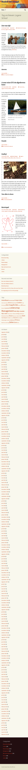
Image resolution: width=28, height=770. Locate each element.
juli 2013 (3, 695)
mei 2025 (3, 367)
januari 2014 (4, 681)
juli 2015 (3, 639)
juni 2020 (3, 503)
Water (9, 88)
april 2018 (3, 563)
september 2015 (5, 635)
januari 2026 (4, 348)
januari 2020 (4, 514)
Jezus (2, 211)
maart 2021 (3, 482)
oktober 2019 (4, 521)
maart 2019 (3, 538)
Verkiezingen (4, 320)
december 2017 (5, 572)
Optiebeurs (21, 313)
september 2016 (5, 607)
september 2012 (5, 718)
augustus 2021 (4, 471)
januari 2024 (4, 404)
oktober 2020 (4, 494)
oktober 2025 (4, 355)
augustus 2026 (4, 332)
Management (4, 264)
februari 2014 (4, 679)
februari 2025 (4, 373)
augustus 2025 (4, 360)
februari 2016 (4, 623)
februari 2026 (4, 346)
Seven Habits (19, 315)
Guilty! (4, 154)
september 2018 (5, 551)
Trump (12, 317)
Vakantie (15, 317)
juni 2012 (3, 725)
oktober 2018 (4, 549)
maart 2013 (3, 704)
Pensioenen (3, 315)
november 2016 (4, 602)
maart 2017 (3, 593)
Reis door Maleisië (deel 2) (7, 281)
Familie (19, 305)
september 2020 (5, 496)
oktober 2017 (4, 577)
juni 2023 (3, 420)
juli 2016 (3, 612)
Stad (2, 317)
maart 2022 (3, 454)
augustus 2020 (4, 498)
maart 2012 (3, 732)
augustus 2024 (4, 387)
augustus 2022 (4, 443)
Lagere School (8, 29)
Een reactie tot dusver (8, 146)
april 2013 (3, 702)
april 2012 (3, 729)
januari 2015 (4, 653)
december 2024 (5, 378)
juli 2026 (3, 334)
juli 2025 (3, 362)
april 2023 (3, 424)
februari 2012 (4, 734)
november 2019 (4, 519)
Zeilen (13, 28)
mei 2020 (3, 505)
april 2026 (3, 341)
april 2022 (3, 452)
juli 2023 (3, 417)
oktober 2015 (4, 632)
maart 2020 (3, 510)
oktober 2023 (4, 410)
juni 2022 (3, 447)
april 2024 (3, 397)
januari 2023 (4, 431)
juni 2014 (3, 669)
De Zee (3, 29)
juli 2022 (3, 445)
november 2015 (4, 630)
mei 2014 (3, 672)
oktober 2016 (4, 605)
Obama (14, 313)
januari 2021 (4, 487)
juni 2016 (3, 614)
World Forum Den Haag (5, 322)
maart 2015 (3, 649)
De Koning (3, 305)
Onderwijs (20, 211)
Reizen (3, 269)
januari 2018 (4, 570)
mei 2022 (3, 450)
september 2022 (5, 441)
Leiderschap (15, 308)
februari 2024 (4, 401)
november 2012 (4, 713)
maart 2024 (3, 399)
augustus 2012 (4, 720)
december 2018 (5, 545)
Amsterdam (11, 300)
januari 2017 (4, 598)
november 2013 (4, 686)
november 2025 (4, 353)
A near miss (21, 87)
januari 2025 (4, 376)
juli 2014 (3, 667)
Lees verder (5, 73)
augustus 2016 (4, 609)
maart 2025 (3, 371)
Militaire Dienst (10, 313)
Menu (2, 10)
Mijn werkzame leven (6, 267)
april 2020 (3, 508)
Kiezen (2, 308)
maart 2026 (3, 343)
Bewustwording (5, 257)
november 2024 (4, 380)
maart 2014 (3, 676)
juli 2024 (3, 390)
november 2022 (4, 436)
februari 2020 (4, 512)
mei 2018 (3, 561)
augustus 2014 (4, 665)
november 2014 (4, 658)
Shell (23, 316)
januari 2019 (4, 542)
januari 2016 (4, 625)
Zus (20, 158)
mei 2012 (3, 727)
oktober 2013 (4, 688)
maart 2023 (3, 427)
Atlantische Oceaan (21, 28)
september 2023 (5, 413)
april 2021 (3, 480)
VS (16, 320)
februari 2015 (4, 651)
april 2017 (3, 591)
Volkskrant (12, 320)
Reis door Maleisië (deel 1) (7, 283)
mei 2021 (3, 478)
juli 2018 (3, 556)
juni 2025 (3, 364)
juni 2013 (3, 697)
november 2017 (4, 575)
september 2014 (5, 662)
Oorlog (17, 313)
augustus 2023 (4, 415)
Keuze (24, 305)
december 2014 (5, 656)
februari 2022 (4, 457)
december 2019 (5, 517)
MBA (15, 311)
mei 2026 (3, 339)
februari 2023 (4, 429)
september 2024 (5, 385)
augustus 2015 (4, 637)
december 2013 (5, 683)
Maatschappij (14, 156)
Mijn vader (13, 158)
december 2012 (5, 711)
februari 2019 (4, 540)
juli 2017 (3, 584)
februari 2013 (4, 706)
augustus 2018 (4, 554)
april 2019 (3, 535)
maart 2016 (3, 621)
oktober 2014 (4, 660)
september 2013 (5, 690)
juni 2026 (3, 336)
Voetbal (8, 320)
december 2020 (5, 489)
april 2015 (3, 646)
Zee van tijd (5, 26)
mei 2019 (3, 533)
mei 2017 (3, 588)
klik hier (14, 49)
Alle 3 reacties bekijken (8, 74)
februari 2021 (4, 484)
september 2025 (5, 357)
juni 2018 (3, 558)
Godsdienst (22, 209)
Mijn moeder (8, 158)
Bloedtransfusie (5, 286)
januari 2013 (4, 709)
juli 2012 (3, 723)
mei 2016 (3, 616)
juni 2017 (3, 586)
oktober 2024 (4, 383)
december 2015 (5, 628)
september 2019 (5, 524)
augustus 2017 (4, 582)
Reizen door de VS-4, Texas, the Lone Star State (12, 288)
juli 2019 (3, 528)
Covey (23, 302)
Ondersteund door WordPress (8, 767)
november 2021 (4, 464)
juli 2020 (3, 501)
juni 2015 (3, 642)
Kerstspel (5, 207)
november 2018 (4, 547)
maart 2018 (3, 565)
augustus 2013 (4, 692)
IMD (22, 305)
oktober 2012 (4, 716)
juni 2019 (3, 531)
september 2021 (5, 468)
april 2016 (3, 619)
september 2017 (5, 579)
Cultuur (15, 209)
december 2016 (5, 600)
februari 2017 (4, 595)
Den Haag (9, 305)
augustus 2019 (4, 526)
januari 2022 (4, 459)
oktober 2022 (4, 438)
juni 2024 (3, 392)
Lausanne (6, 308)
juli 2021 (3, 473)
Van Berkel (20, 317)
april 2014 (3, 674)
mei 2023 (3, 422)
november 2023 (4, 408)
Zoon (17, 158)
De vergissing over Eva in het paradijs (9, 290)
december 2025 (5, 350)
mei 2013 (3, 699)
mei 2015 (3, 644)
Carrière (19, 302)
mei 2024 (3, 394)
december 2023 (5, 406)
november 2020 (4, 491)
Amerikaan (5, 300)
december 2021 (5, 461)
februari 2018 (4, 568)
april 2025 (3, 369)
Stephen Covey (7, 317)
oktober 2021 (4, 466)
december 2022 (5, 434)
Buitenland (14, 302)
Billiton (10, 302)
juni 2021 (3, 475)
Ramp (7, 315)
